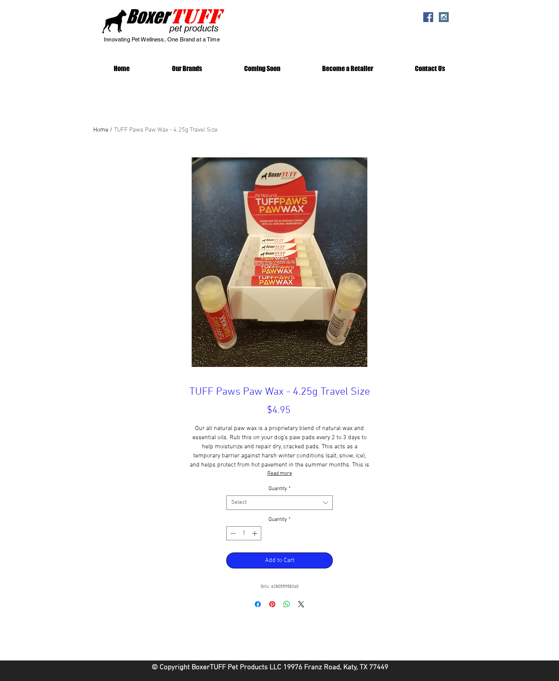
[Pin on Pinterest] (272, 604)
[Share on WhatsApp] (286, 604)
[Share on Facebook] (257, 604)
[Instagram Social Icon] (444, 17)
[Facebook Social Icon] (428, 17)
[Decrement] (232, 533)
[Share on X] (301, 604)
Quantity (279, 489)
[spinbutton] (244, 533)
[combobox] (279, 502)
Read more (279, 473)
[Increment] (255, 533)
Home (100, 130)
